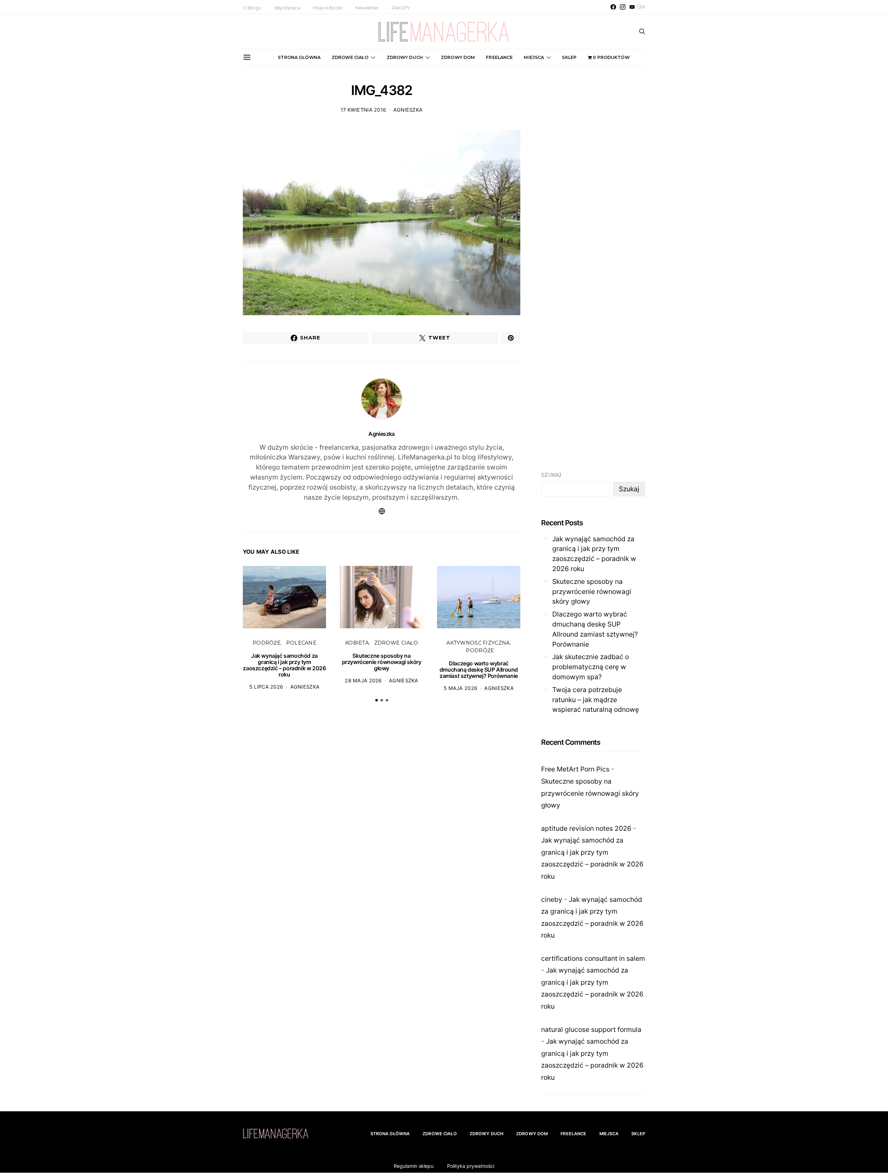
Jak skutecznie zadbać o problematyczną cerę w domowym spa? (590, 667)
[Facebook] (613, 7)
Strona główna (299, 57)
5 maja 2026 (460, 688)
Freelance (499, 57)
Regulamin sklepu (414, 1166)
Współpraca (287, 7)
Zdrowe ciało (350, 57)
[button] (376, 700)
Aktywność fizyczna (478, 643)
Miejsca (534, 57)
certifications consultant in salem (593, 958)
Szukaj (551, 475)
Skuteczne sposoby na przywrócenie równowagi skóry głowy (381, 662)
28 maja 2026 (363, 680)
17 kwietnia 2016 (363, 110)
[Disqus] (381, 815)
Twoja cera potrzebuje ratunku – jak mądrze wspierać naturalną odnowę (595, 699)
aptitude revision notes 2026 (586, 828)
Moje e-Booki (328, 7)
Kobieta (357, 643)
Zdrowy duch (405, 57)
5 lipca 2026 (266, 687)
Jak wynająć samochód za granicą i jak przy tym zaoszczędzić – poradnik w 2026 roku (284, 665)
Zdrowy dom (458, 57)
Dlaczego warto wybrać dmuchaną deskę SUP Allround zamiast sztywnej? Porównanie (478, 669)
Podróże (267, 643)
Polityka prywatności (470, 1166)
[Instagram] (622, 7)
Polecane (301, 643)
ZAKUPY (400, 7)
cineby (551, 899)
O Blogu (252, 7)
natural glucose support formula (591, 1029)
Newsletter (366, 7)
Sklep (569, 57)
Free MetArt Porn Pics (575, 769)
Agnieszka (408, 110)
